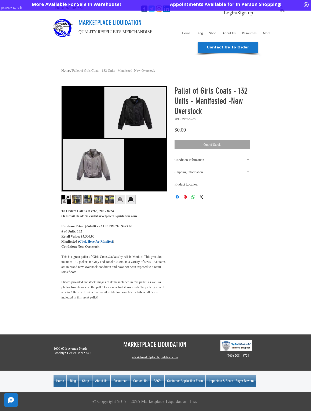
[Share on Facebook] (177, 196)
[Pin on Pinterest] (185, 196)
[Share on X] (201, 196)
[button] (228, 47)
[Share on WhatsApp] (193, 196)
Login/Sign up (238, 12)
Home (65, 70)
